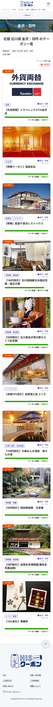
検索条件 (27, 15)
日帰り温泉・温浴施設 (15, 446)
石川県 (21, 10)
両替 (7, 105)
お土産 (8, 162)
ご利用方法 (7, 681)
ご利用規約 (34, 681)
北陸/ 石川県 (43, 105)
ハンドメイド (11, 389)
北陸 (13, 10)
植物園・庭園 (11, 503)
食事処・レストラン (14, 218)
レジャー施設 (11, 616)
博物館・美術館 (12, 275)
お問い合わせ (8, 686)
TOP (4, 675)
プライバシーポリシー (12, 692)
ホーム (7, 10)
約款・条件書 (35, 675)
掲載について (35, 686)
